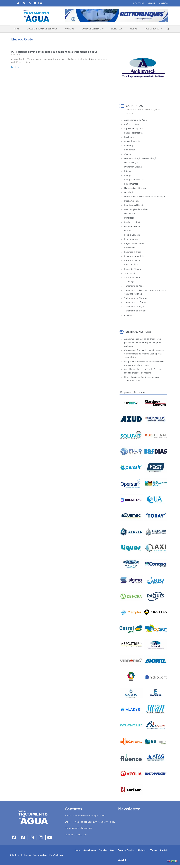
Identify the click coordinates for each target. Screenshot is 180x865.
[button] (65, 16)
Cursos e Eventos (91, 29)
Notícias (69, 29)
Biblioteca (116, 29)
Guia (112, 850)
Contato (163, 3)
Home (16, 29)
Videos (153, 850)
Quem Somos (138, 3)
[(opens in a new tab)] (116, 15)
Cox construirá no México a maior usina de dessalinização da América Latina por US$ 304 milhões (144, 354)
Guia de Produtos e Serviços (42, 29)
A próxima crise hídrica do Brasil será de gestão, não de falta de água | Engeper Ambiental (143, 342)
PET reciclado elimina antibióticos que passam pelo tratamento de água (54, 51)
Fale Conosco (152, 29)
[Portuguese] (172, 861)
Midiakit (151, 3)
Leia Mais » (15, 67)
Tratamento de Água (21, 855)
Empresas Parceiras (132, 392)
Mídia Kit (122, 860)
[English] (169, 861)
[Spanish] (176, 861)
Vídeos (133, 29)
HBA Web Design (56, 855)
